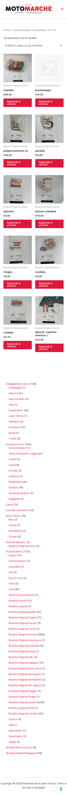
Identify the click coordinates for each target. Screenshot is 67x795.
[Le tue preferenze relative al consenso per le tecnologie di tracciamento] (61, 789)
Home (6, 30)
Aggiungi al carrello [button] (13, 103)
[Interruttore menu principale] (62, 9)
